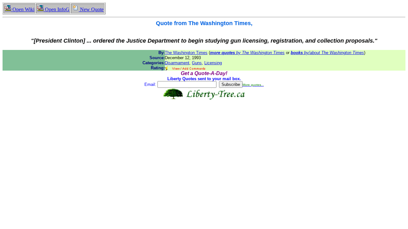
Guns (197, 62)
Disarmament (177, 62)
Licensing (213, 62)
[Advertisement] (204, 120)
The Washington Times (186, 52)
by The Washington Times (247, 52)
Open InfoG (56, 9)
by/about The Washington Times (327, 52)
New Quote (91, 9)
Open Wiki (22, 9)
